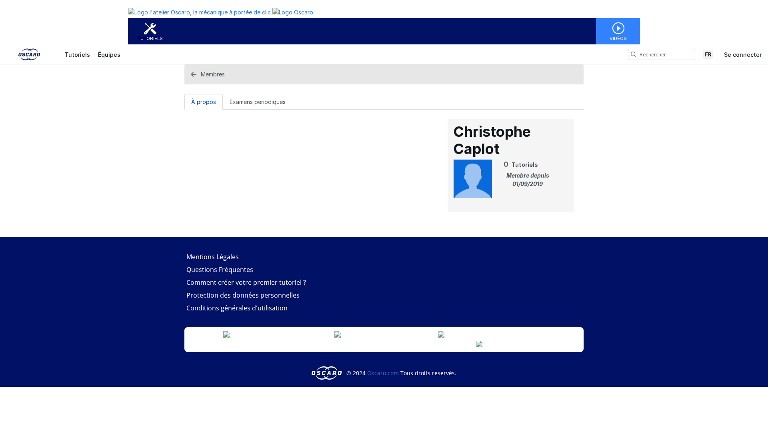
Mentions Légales (212, 256)
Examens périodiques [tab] (258, 101)
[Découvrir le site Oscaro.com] (327, 373)
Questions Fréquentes (219, 269)
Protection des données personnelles (243, 295)
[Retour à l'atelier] (199, 12)
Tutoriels (150, 38)
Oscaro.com (383, 373)
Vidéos (618, 38)
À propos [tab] (203, 101)
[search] (634, 54)
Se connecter (743, 54)
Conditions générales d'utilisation (237, 308)
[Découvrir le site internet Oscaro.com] (292, 12)
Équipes (109, 54)
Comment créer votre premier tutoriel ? (246, 282)
